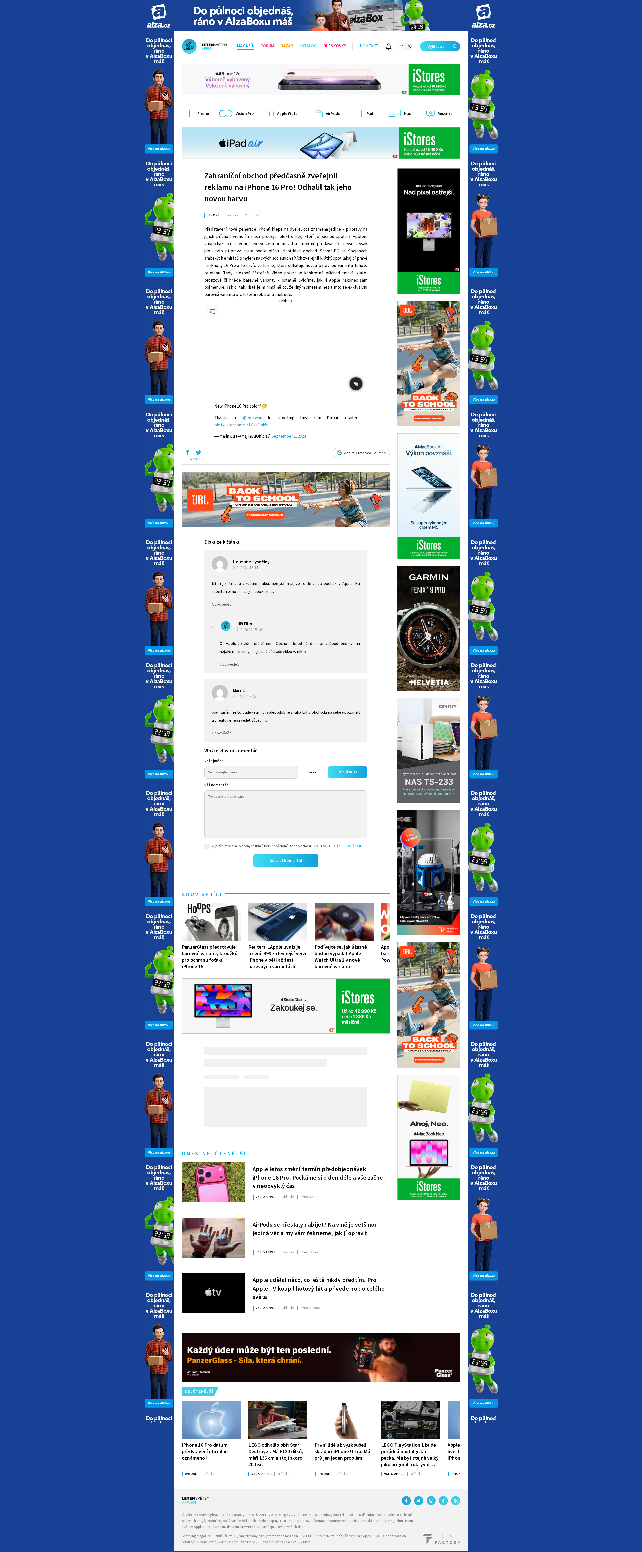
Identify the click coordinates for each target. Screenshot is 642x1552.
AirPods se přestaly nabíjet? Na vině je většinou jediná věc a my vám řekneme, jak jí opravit (315, 1229)
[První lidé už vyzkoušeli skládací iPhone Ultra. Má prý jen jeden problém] (344, 1420)
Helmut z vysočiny (251, 562)
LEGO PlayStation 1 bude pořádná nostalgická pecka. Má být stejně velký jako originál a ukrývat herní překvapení (410, 1455)
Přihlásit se (347, 772)
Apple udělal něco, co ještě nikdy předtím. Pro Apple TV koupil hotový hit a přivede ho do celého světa (319, 1288)
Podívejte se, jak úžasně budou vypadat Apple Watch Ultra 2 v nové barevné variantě (341, 956)
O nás (211, 1526)
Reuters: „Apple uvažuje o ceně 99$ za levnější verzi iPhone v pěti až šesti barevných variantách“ (277, 956)
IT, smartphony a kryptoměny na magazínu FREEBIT (273, 1536)
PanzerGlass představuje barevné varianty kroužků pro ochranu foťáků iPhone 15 (210, 956)
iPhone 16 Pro (192, 459)
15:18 (250, 630)
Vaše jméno (214, 761)
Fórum (267, 46)
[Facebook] (406, 1500)
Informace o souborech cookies (335, 1520)
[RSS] (455, 1500)
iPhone (213, 215)
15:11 (246, 568)
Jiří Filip (244, 624)
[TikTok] (443, 1500)
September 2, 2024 (288, 436)
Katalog (308, 46)
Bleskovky (335, 46)
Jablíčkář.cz (223, 1536)
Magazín (246, 46)
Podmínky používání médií (227, 1520)
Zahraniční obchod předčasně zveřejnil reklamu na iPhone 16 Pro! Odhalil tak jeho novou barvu (278, 187)
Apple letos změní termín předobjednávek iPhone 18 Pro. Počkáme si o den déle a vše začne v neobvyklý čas (318, 1177)
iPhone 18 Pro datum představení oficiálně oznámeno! (205, 1451)
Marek (239, 691)
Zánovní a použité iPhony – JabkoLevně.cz (251, 1542)
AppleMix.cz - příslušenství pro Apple (344, 1536)
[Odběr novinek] (389, 47)
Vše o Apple (265, 1197)
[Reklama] (158, 15)
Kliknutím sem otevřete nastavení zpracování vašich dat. (261, 1526)
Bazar (287, 46)
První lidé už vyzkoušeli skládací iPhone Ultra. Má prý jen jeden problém (342, 1451)
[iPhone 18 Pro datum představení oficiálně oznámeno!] (211, 1420)
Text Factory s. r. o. (240, 1514)
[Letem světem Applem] (204, 46)
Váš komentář (216, 785)
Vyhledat (436, 46)
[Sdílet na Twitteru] (198, 453)
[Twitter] (418, 1500)
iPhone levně (206, 1542)
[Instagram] (431, 1500)
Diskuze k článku (222, 542)
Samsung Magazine (196, 1536)
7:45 (245, 696)
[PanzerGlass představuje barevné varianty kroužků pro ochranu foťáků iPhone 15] (211, 922)
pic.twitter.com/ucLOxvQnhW (241, 425)
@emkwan (252, 418)
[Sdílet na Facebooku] (187, 453)
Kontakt (369, 46)
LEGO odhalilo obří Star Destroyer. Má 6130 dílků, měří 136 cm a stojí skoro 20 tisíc (275, 1455)
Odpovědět (221, 604)
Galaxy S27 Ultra (298, 1542)
